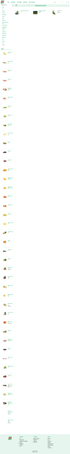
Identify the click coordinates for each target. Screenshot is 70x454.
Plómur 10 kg (9, 150)
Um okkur (49, 446)
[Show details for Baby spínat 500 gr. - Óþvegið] (17, 12)
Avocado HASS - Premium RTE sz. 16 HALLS (10, 403)
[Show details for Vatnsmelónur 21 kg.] (4, 268)
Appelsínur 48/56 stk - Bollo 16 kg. (10, 178)
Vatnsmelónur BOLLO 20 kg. (10, 277)
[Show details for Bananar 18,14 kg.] (4, 53)
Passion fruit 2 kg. (10, 384)
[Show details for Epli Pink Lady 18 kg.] (4, 98)
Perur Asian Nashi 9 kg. (10, 133)
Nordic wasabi (4, 31)
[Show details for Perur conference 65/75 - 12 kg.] (4, 125)
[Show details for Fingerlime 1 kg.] (4, 250)
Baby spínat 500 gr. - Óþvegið (24, 10)
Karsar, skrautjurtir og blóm (5, 23)
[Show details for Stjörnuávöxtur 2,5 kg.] (4, 367)
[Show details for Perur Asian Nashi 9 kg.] (4, 134)
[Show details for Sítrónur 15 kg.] (4, 215)
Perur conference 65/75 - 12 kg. (10, 124)
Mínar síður (25, 2)
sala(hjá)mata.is (22, 443)
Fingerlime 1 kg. (10, 249)
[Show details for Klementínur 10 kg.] (4, 197)
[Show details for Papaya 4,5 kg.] (4, 331)
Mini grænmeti (4, 14)
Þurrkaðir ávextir (4, 25)
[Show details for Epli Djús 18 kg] (4, 71)
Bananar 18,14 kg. (10, 52)
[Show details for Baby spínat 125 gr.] (53, 12)
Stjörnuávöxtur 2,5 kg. (10, 366)
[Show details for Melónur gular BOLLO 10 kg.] (4, 295)
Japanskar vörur (4, 33)
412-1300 (21, 442)
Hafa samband (19, 2)
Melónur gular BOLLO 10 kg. (10, 295)
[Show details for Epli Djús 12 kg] (4, 80)
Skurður (3, 44)
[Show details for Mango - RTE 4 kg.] (4, 322)
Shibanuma (3, 37)
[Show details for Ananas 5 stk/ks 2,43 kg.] (4, 313)
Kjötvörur (3, 41)
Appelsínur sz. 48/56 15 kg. (10, 169)
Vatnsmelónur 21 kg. (10, 267)
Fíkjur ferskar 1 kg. (10, 357)
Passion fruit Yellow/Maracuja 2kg (10, 394)
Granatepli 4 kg (10, 375)
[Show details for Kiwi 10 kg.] (4, 143)
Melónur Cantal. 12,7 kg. (10, 304)
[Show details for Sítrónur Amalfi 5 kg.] (4, 233)
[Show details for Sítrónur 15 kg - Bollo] (4, 224)
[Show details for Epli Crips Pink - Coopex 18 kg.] (4, 89)
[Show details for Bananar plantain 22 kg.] (4, 62)
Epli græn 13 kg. (10, 115)
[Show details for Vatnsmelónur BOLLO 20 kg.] (4, 277)
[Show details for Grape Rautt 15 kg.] (4, 206)
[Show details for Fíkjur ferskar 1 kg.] (4, 358)
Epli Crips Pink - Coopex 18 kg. (10, 89)
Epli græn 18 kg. (10, 106)
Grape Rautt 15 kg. (10, 204)
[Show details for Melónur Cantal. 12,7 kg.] (4, 304)
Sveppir (3, 16)
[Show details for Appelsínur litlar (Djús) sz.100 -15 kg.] (4, 188)
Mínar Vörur (13, 2)
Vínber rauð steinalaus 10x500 (10, 420)
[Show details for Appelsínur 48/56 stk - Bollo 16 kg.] (4, 179)
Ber (2, 9)
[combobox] (58, 2)
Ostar (3, 43)
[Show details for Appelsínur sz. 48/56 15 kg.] (4, 170)
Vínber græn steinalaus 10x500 (10, 411)
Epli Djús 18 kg (9, 70)
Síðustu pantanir (32, 2)
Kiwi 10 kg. (9, 141)
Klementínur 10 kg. (10, 195)
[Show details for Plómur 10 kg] (4, 152)
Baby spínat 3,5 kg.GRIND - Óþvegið (42, 11)
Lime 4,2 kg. (9, 258)
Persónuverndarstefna (50, 445)
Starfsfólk (49, 442)
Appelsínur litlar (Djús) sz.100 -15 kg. (10, 187)
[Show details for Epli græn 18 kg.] (4, 107)
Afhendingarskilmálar (50, 443)
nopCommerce (36, 451)
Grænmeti (3, 10)
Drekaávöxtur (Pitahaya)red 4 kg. (10, 340)
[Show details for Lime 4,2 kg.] (4, 259)
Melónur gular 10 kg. (10, 285)
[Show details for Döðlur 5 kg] (4, 349)
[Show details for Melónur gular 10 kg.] (4, 286)
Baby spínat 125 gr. (59, 10)
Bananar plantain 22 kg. (10, 62)
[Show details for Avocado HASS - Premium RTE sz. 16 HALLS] (4, 403)
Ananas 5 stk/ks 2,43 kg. (10, 313)
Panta (8, 2)
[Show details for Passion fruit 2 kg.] (4, 385)
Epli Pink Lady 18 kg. (10, 97)
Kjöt (2, 39)
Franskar (3, 29)
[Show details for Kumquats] (4, 242)
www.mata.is (21, 445)
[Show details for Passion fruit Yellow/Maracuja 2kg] (4, 394)
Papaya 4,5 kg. (9, 330)
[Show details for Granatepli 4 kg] (4, 376)
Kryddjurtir (3, 20)
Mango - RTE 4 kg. (10, 321)
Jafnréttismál (49, 441)
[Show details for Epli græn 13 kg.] (4, 116)
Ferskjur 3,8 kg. (10, 159)
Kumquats (9, 240)
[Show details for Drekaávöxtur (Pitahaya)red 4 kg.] (4, 340)
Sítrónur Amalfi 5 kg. (10, 231)
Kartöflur (3, 12)
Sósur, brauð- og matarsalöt (4, 27)
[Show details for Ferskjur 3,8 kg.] (4, 161)
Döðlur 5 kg (9, 348)
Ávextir (3, 7)
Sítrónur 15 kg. (10, 213)
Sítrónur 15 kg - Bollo (10, 222)
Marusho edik (4, 35)
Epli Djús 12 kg (9, 79)
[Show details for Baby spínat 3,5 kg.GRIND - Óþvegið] (35, 12)
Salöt (3, 18)
